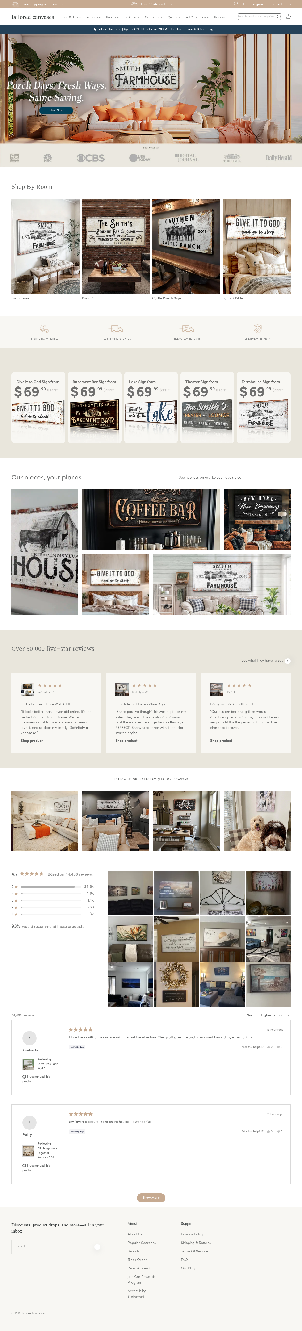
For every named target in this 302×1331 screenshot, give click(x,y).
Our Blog (188, 1268)
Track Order (137, 1260)
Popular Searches (142, 1243)
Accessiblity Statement (137, 1294)
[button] (259, 17)
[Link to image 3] (257, 519)
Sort (250, 1015)
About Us (135, 1234)
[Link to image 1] (44, 552)
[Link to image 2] (151, 519)
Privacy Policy (192, 1234)
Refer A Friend (139, 1268)
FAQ (184, 1260)
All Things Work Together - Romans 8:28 (47, 1153)
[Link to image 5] (222, 584)
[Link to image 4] (115, 584)
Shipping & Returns (196, 1243)
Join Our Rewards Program (141, 1280)
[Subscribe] (97, 1247)
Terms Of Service (194, 1251)
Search (133, 1251)
